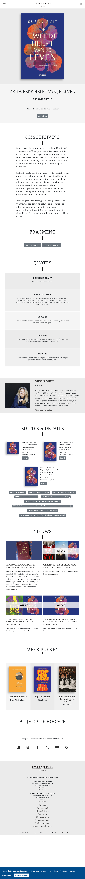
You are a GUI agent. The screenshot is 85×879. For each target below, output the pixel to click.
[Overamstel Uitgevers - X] (47, 747)
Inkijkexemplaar (33, 245)
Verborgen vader (18, 697)
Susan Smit (44, 381)
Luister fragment (52, 245)
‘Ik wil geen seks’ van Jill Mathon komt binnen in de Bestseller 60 (20, 621)
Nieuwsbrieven (42, 811)
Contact (42, 805)
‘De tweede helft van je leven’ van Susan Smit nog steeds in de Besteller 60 (60, 621)
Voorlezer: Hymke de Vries (39, 492)
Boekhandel (42, 808)
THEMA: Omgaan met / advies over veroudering (42, 501)
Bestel (25, 458)
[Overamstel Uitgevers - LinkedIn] (18, 747)
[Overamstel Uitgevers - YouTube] (57, 747)
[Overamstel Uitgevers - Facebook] (37, 747)
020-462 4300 (42, 789)
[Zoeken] (81, 4)
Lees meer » (11, 589)
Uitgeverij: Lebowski (17, 492)
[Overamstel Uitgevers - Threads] (66, 747)
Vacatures (42, 814)
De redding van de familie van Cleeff (67, 699)
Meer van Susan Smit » (45, 410)
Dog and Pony (66, 832)
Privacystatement (42, 820)
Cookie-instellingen (42, 826)
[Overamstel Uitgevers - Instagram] (28, 747)
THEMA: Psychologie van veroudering (55, 497)
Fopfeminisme (42, 697)
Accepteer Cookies (21, 875)
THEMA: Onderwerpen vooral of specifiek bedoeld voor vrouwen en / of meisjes (42, 506)
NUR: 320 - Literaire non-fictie (64, 492)
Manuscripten (42, 817)
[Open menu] (4, 4)
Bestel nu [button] (42, 116)
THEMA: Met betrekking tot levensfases (42, 510)
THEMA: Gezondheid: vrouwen (26, 497)
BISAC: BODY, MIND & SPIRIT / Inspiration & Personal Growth (42, 515)
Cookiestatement (42, 823)
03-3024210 (42, 801)
